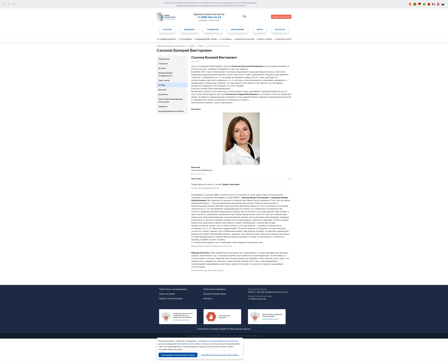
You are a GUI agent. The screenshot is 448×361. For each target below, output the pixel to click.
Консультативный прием (215, 294)
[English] (438, 4)
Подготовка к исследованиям (173, 289)
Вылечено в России (245, 39)
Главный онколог (167, 39)
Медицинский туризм (206, 39)
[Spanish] (410, 4)
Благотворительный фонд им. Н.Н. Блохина (171, 100)
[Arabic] (424, 4)
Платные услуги (283, 39)
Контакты (280, 29)
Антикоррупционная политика (171, 111)
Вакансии (162, 90)
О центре (167, 29)
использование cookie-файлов (189, 344)
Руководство (164, 59)
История (162, 68)
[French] (433, 4)
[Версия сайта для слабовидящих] (244, 18)
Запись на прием (167, 294)
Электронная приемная (214, 289)
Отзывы (162, 85)
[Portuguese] (414, 4)
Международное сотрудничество (165, 74)
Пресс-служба (265, 39)
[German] (419, 4)
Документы (163, 94)
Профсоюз (163, 106)
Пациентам (213, 29)
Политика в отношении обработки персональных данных (224, 329)
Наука (260, 29)
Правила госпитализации (171, 298)
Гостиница (226, 39)
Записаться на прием (281, 17)
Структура (163, 64)
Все (290, 179)
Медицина (189, 29)
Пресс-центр (164, 80)
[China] (428, 4)
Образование (237, 29)
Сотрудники (186, 39)
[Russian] (443, 4)
